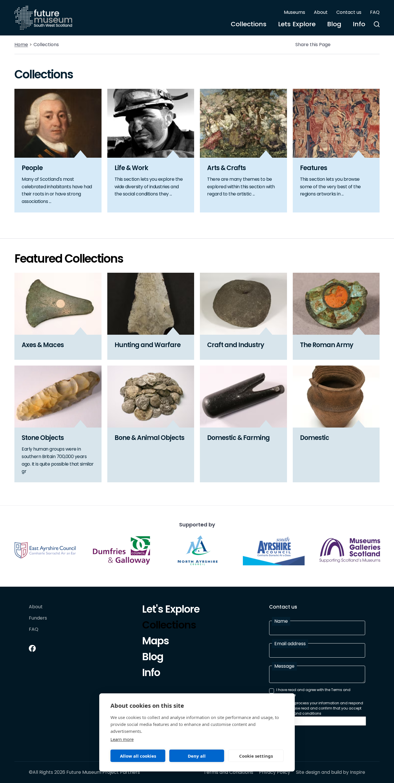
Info (359, 24)
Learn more (122, 739)
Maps (155, 642)
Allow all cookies (138, 756)
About (321, 12)
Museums (294, 12)
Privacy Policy (274, 772)
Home (21, 44)
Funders (38, 618)
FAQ (375, 12)
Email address (290, 643)
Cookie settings (256, 756)
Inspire (357, 772)
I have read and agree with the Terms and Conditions (313, 692)
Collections (249, 24)
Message (284, 666)
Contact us (348, 12)
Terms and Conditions (228, 772)
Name (281, 621)
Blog (334, 24)
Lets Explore (297, 24)
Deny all (197, 756)
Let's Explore (171, 610)
